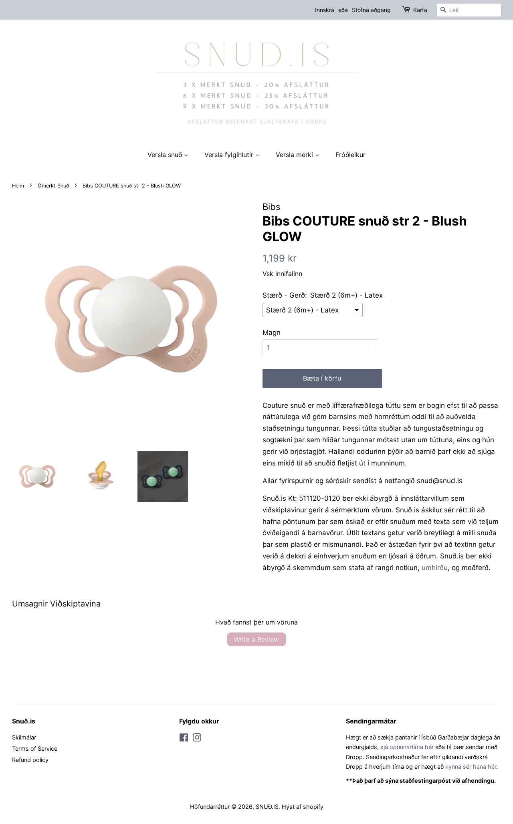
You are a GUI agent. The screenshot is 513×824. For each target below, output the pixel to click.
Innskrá (324, 9)
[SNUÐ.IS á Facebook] (183, 738)
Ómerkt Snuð (53, 186)
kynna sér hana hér (470, 766)
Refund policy (30, 759)
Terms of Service (34, 748)
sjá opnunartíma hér (407, 746)
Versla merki (295, 155)
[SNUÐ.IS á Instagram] (196, 738)
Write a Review (256, 639)
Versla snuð (165, 155)
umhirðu (435, 568)
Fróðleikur (350, 155)
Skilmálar (24, 737)
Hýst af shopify (302, 806)
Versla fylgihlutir (229, 155)
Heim (18, 186)
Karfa (420, 9)
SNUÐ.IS (267, 806)
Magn (272, 332)
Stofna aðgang (371, 9)
